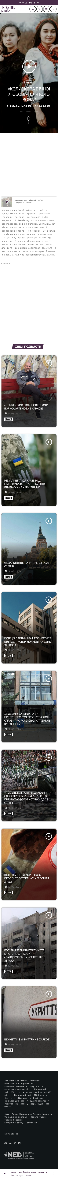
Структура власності (16, 1089)
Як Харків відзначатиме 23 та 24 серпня (26, 564)
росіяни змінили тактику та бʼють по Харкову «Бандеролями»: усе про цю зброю (24, 955)
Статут (8, 1098)
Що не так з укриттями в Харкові (27, 1039)
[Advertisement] (29, 165)
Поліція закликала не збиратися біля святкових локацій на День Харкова (27, 642)
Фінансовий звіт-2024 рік (29, 1095)
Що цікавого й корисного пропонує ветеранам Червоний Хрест (26, 878)
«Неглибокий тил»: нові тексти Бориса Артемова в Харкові (26, 406)
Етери (29, 82)
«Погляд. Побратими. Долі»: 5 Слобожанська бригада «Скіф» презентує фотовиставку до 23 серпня (26, 798)
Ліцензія (23, 1098)
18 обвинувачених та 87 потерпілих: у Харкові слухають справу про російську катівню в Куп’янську (27, 719)
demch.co (32, 1122)
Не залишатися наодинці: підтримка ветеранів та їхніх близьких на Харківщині (25, 484)
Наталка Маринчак (21, 106)
